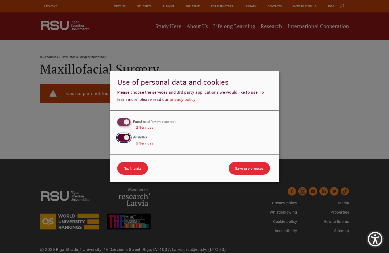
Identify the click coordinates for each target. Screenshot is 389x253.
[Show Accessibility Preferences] (375, 239)
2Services (143, 127)
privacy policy (183, 99)
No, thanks (133, 168)
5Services (143, 143)
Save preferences (249, 168)
